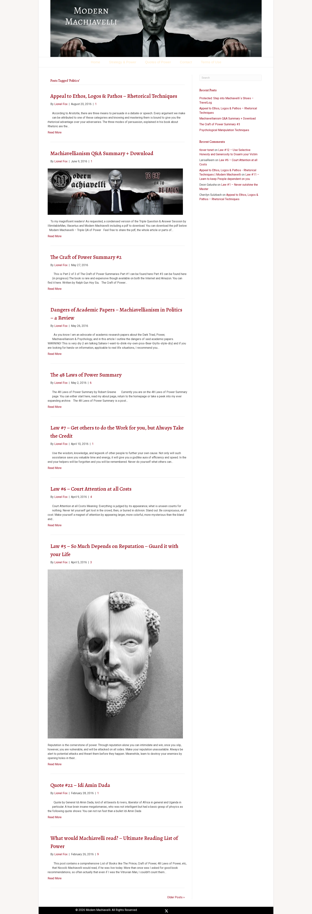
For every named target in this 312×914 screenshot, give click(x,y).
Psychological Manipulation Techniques (224, 130)
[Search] (260, 59)
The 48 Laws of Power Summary (86, 374)
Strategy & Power (122, 62)
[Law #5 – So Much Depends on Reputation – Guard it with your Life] (115, 653)
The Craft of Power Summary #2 (86, 257)
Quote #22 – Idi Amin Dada (80, 785)
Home (95, 62)
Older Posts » (176, 897)
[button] (159, 911)
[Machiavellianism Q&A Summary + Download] (115, 191)
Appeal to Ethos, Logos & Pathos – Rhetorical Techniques (113, 96)
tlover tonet (206, 150)
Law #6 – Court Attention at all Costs (90, 488)
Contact (186, 62)
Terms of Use (211, 62)
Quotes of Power (158, 62)
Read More (55, 132)
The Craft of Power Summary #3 (219, 124)
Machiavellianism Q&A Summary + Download (101, 153)
